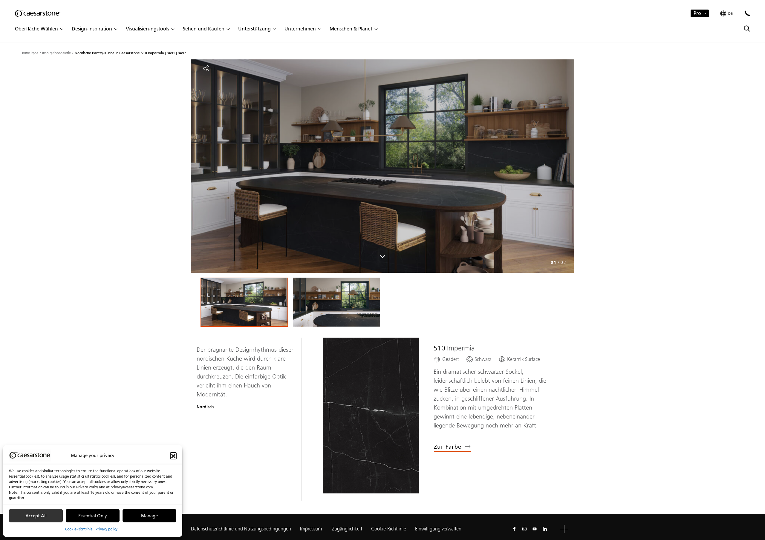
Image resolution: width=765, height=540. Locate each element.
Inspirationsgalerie (56, 53)
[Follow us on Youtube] (535, 529)
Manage (149, 516)
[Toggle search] (747, 28)
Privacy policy (106, 529)
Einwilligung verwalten (438, 529)
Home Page (29, 53)
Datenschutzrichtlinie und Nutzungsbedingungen (241, 529)
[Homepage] (37, 13)
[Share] (206, 68)
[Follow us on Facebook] (514, 529)
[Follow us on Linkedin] (545, 529)
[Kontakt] (747, 13)
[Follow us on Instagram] (524, 529)
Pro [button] (697, 13)
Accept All (36, 516)
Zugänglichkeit (347, 529)
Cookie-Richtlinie (79, 529)
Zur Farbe (448, 447)
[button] (173, 456)
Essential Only (92, 516)
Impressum (311, 529)
